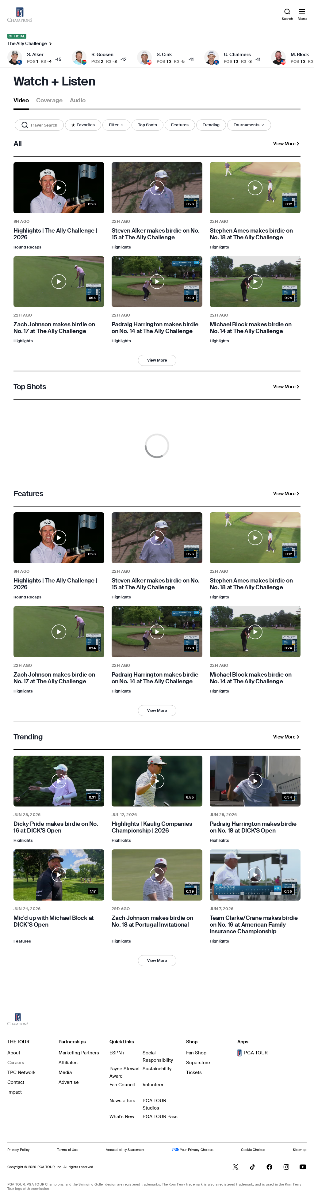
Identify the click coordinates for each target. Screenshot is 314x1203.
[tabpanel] (157, 554)
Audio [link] (78, 100)
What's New (121, 1117)
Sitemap (300, 1150)
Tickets (194, 1072)
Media (65, 1072)
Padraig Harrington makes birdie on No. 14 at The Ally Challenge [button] (155, 328)
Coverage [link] (49, 100)
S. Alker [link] (35, 54)
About (13, 1053)
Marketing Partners (79, 1053)
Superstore (198, 1063)
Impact (14, 1092)
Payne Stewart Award (124, 1072)
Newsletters (122, 1101)
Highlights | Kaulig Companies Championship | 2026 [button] (152, 827)
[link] (19, 14)
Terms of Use (67, 1150)
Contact (15, 1082)
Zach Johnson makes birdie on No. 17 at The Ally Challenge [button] (54, 328)
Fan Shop (196, 1053)
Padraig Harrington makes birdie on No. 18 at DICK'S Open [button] (253, 827)
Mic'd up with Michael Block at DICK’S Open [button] (53, 921)
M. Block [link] (300, 54)
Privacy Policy (18, 1150)
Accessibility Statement (125, 1150)
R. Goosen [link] (102, 54)
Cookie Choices (253, 1150)
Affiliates (68, 1063)
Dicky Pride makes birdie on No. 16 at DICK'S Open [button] (55, 827)
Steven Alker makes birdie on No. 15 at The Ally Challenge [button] (156, 234)
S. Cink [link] (164, 54)
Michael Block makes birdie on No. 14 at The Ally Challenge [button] (251, 328)
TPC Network (21, 1072)
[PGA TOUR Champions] (17, 1019)
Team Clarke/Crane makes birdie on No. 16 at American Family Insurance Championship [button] (254, 925)
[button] (39, 125)
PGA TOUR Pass (160, 1117)
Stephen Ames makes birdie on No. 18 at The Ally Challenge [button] (251, 234)
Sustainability (157, 1069)
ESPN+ (117, 1053)
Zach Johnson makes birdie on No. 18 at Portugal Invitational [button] (152, 921)
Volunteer (153, 1085)
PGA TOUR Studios (154, 1104)
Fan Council (122, 1085)
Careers (15, 1063)
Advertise (69, 1082)
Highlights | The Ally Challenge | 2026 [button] (55, 234)
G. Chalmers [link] (237, 54)
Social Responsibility (158, 1056)
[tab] (21, 103)
